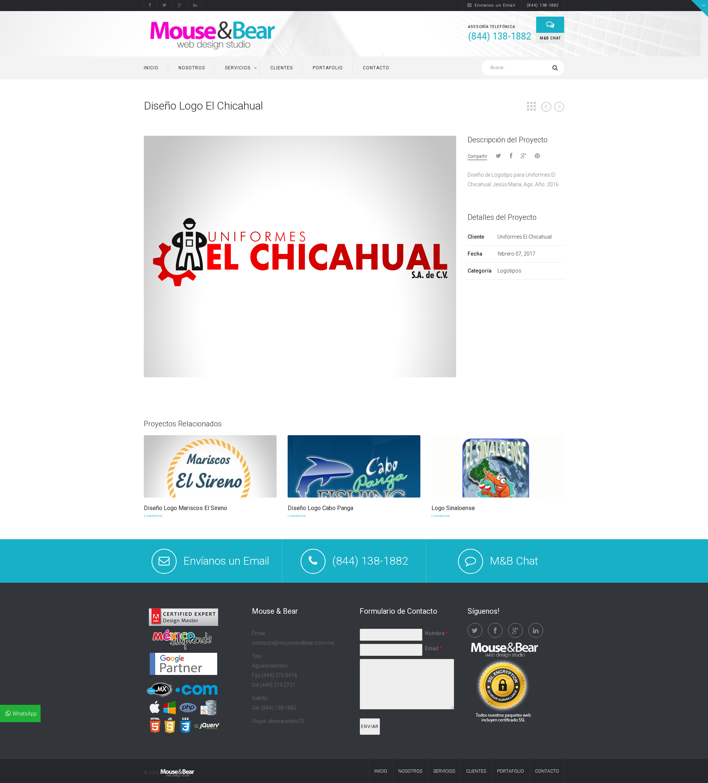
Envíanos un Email (495, 5)
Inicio (151, 67)
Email (433, 648)
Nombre (436, 633)
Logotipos (153, 516)
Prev (546, 107)
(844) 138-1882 (543, 5)
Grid (531, 106)
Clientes (281, 67)
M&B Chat (514, 560)
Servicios (237, 67)
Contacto (376, 67)
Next (559, 107)
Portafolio (328, 67)
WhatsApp (25, 714)
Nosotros (191, 67)
